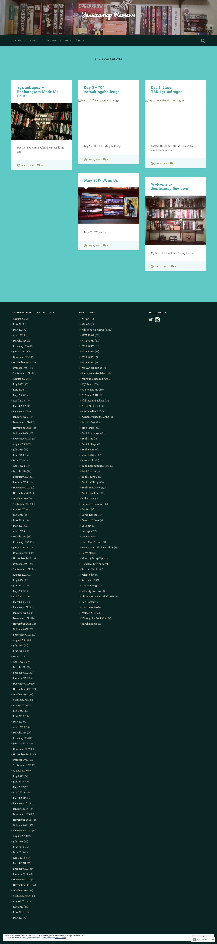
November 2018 (22, 819)
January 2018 (20, 874)
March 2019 (19, 798)
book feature (88, 455)
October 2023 (20, 498)
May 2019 (18, 787)
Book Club (87, 438)
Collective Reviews (92, 504)
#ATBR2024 (87, 362)
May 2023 (18, 525)
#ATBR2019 (87, 335)
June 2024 (18, 455)
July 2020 (18, 710)
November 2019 (22, 754)
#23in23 (85, 319)
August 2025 (20, 378)
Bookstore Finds (90, 493)
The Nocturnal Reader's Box (97, 596)
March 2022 (19, 602)
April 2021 (19, 662)
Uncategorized (90, 607)
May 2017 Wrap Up (101, 180)
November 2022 (22, 558)
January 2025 (20, 416)
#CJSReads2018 (89, 395)
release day (88, 574)
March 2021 (19, 667)
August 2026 (20, 319)
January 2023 (20, 547)
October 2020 (20, 694)
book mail (87, 460)
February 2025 (21, 411)
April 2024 (19, 465)
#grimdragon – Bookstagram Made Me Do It (37, 91)
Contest (85, 509)
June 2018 (18, 847)
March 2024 (19, 471)
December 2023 (22, 487)
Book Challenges (91, 433)
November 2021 (22, 623)
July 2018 (18, 841)
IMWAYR (86, 553)
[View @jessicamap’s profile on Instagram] (157, 319)
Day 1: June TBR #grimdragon (167, 89)
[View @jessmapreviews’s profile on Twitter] (150, 319)
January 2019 (20, 808)
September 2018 (22, 830)
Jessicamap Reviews (108, 14)
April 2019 (19, 792)
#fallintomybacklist (92, 400)
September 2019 (22, 765)
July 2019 (18, 776)
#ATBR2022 (87, 351)
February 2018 (21, 868)
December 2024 (22, 422)
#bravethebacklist (91, 368)
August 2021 (20, 640)
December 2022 (22, 553)
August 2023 (20, 509)
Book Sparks (88, 471)
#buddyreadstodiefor (93, 373)
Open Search (203, 40)
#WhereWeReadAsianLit (95, 416)
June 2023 (18, 520)
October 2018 (20, 825)
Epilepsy (86, 525)
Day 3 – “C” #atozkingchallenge (101, 89)
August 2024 (20, 444)
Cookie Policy (60, 938)
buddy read (88, 498)
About (34, 40)
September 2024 (22, 438)
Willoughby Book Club (94, 618)
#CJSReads (87, 384)
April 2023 (19, 531)
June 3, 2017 (94, 159)
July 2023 (18, 514)
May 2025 (18, 395)
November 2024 (22, 427)
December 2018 (22, 814)
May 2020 (18, 721)
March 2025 (19, 406)
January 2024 (20, 482)
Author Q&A (88, 422)
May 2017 (18, 917)
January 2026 (20, 351)
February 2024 (21, 476)
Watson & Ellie (74, 40)
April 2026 (19, 335)
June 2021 (18, 651)
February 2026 (21, 346)
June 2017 (18, 912)
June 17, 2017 (27, 165)
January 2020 (20, 743)
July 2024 (18, 449)
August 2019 (20, 770)
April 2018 (19, 857)
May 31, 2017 (161, 266)
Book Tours (88, 476)
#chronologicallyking (94, 378)
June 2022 (18, 585)
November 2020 (22, 689)
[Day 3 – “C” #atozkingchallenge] (108, 118)
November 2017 (22, 885)
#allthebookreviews (92, 329)
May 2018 (18, 852)
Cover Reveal (89, 514)
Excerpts (86, 531)
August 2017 (20, 901)
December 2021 (22, 618)
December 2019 (22, 749)
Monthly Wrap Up (92, 558)
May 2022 (18, 591)
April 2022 (19, 596)
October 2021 (20, 629)
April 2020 (19, 727)
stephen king (89, 585)
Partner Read (89, 569)
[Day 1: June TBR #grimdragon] (175, 118)
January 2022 (20, 613)
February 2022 (21, 607)
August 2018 (20, 836)
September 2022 (22, 569)
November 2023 (22, 493)
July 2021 (18, 645)
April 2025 (19, 400)
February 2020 (21, 738)
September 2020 (22, 700)
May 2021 (18, 656)
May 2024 (18, 460)
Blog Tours (87, 427)
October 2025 (20, 368)
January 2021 (20, 678)
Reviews (51, 40)
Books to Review (90, 487)
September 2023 (22, 504)
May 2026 (18, 329)
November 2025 (22, 362)
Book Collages (89, 444)
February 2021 (21, 672)
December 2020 (22, 683)
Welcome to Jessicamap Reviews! (170, 186)
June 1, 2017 (94, 245)
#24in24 (85, 324)
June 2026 (18, 324)
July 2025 (18, 384)
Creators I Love (90, 520)
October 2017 (20, 890)
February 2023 (21, 542)
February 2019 (21, 803)
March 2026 (19, 340)
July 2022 (18, 580)
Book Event (88, 449)
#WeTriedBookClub (92, 411)
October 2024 (20, 433)
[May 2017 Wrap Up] (108, 205)
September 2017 (22, 896)
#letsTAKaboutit (90, 406)
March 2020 (19, 732)
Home (18, 40)
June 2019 (18, 781)
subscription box (91, 591)
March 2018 (19, 863)
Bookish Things (90, 482)
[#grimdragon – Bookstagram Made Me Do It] (41, 121)
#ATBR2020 (87, 340)
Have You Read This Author (97, 547)
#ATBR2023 (87, 357)
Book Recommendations (95, 465)
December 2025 (22, 357)
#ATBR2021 (87, 346)
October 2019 (20, 759)
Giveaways (87, 536)
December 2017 (22, 879)
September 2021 (22, 634)
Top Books (87, 602)
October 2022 (20, 564)
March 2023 (19, 536)
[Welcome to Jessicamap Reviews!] (175, 220)
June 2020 (18, 716)
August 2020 (20, 705)
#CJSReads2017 (89, 389)
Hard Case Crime (91, 542)
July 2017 (18, 906)
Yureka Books (89, 623)
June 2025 (18, 389)
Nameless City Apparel (94, 564)
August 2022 (20, 574)
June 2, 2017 (161, 163)
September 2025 (22, 373)
